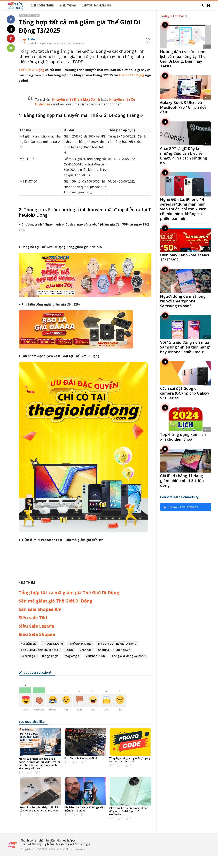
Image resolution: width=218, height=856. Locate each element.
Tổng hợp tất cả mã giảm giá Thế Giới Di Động (69, 592)
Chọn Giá (85, 650)
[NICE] (119, 700)
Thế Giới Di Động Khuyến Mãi (40, 650)
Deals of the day (29, 15)
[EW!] (65, 700)
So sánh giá (28, 656)
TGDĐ (69, 650)
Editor (32, 39)
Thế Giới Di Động (31, 70)
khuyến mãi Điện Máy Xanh (76, 99)
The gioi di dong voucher (128, 656)
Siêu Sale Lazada (36, 626)
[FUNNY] (52, 700)
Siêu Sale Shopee (37, 634)
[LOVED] (25, 700)
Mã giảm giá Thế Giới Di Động (117, 643)
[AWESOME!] (39, 700)
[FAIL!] (79, 700)
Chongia (103, 650)
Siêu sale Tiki (33, 617)
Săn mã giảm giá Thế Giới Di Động (55, 601)
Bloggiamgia (50, 656)
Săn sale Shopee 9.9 (40, 609)
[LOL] (92, 700)
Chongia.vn (122, 650)
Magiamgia (72, 656)
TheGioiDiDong (53, 643)
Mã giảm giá (28, 643)
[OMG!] (106, 700)
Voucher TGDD (95, 656)
